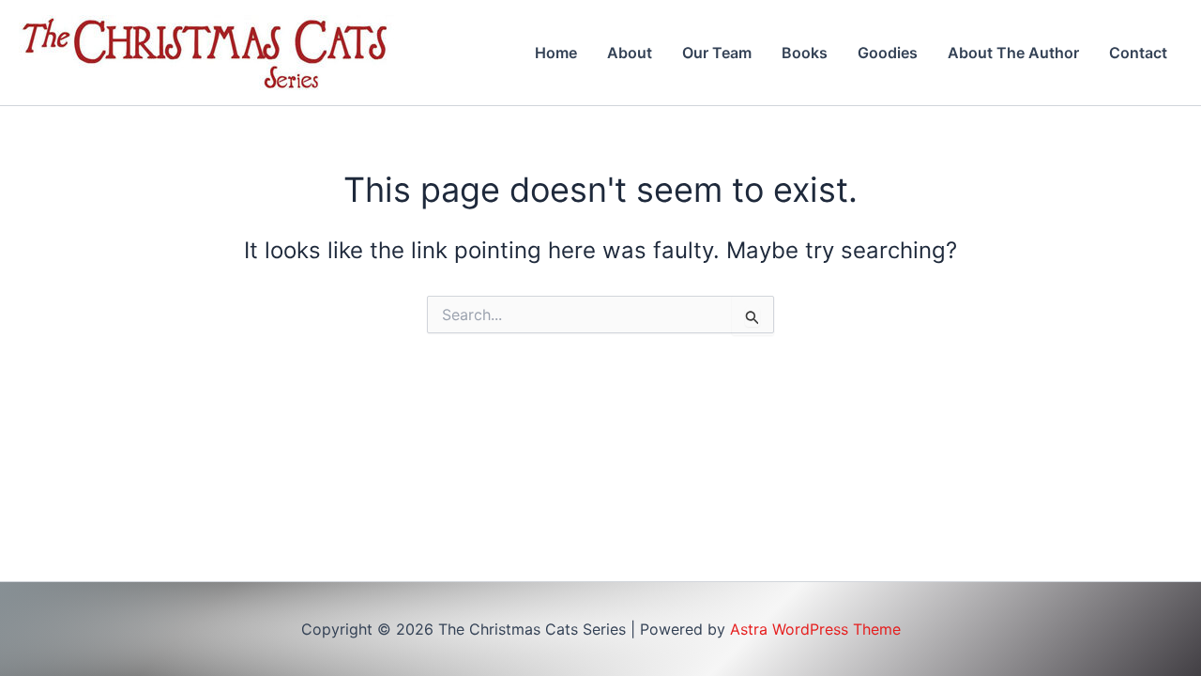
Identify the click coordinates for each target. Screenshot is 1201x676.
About (629, 52)
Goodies (888, 52)
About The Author (1013, 52)
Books (805, 52)
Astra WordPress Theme (815, 629)
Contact (1138, 52)
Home (556, 52)
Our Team (717, 52)
